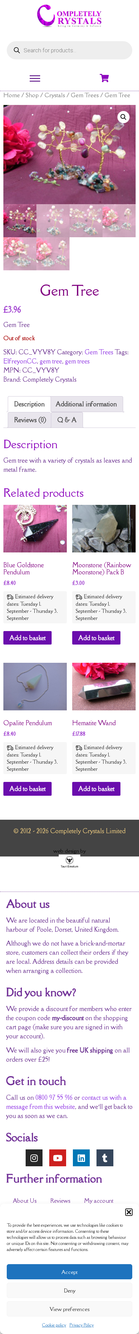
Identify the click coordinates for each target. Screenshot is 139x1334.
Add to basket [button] (27, 638)
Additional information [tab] (86, 404)
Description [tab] (29, 404)
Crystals (55, 95)
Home (11, 95)
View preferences (69, 1309)
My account (98, 1200)
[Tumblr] (104, 1157)
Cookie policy (54, 1325)
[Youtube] (57, 1157)
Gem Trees (85, 95)
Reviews (60, 1200)
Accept (69, 1272)
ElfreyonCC (20, 361)
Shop (32, 95)
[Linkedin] (81, 1157)
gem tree (51, 361)
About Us (25, 1200)
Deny (70, 1290)
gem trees (77, 361)
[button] (129, 1212)
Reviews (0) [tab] (30, 420)
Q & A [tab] (67, 420)
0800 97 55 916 (54, 1097)
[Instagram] (34, 1157)
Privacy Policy (82, 1325)
